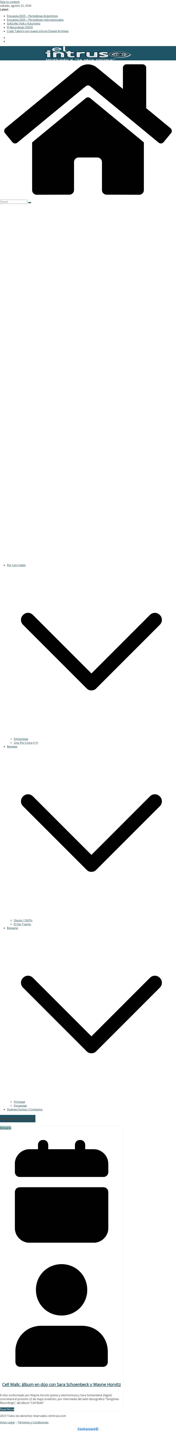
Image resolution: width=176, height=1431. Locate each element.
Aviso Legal (7, 1422)
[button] (91, 735)
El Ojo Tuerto (22, 924)
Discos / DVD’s (23, 920)
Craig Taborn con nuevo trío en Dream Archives (38, 31)
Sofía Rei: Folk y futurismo (23, 23)
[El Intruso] (88, 198)
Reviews (12, 746)
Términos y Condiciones (33, 1422)
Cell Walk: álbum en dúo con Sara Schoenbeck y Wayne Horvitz (61, 1384)
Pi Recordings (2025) (20, 27)
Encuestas (20, 1106)
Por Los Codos (16, 565)
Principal (19, 1102)
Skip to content (10, 2)
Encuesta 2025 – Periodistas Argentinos (32, 16)
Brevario (12, 928)
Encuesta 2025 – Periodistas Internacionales (35, 20)
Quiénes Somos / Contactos (24, 1109)
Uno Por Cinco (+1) (26, 743)
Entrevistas (21, 739)
